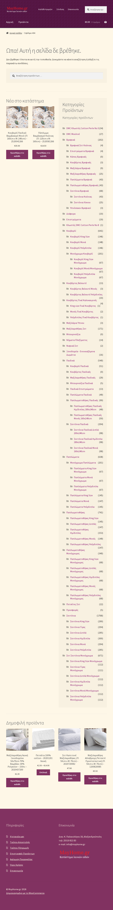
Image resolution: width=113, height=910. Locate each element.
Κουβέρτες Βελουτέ (76, 283)
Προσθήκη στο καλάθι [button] (17, 154)
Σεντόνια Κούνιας (83, 196)
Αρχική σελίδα (16, 33)
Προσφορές (72, 609)
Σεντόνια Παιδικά (79, 424)
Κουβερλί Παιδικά (79, 366)
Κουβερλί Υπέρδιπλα (80, 247)
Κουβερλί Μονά (78, 242)
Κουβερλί (71, 230)
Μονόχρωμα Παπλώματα (83, 462)
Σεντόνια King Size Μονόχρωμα (86, 661)
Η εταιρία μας (17, 836)
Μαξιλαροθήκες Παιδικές (82, 377)
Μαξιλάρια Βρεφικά (80, 168)
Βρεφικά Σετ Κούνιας (81, 145)
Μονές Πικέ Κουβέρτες (81, 311)
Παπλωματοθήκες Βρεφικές (84, 185)
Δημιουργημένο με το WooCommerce (25, 893)
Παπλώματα (72, 456)
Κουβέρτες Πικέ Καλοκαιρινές (81, 300)
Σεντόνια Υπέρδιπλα (80, 649)
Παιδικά (70, 360)
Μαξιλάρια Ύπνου (75, 322)
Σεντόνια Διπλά (78, 632)
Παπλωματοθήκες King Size (84, 518)
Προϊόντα (23, 21)
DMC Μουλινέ (73, 133)
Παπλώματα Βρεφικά (81, 179)
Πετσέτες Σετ (73, 604)
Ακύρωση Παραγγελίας (21, 859)
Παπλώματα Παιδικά (81, 394)
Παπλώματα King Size (81, 495)
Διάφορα (70, 213)
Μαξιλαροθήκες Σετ (76, 328)
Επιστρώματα (73, 219)
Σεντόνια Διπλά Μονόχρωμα (84, 675)
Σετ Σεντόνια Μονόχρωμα (79, 655)
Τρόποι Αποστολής (20, 842)
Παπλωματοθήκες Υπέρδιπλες (85, 544)
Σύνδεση (60, 9)
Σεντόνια (71, 615)
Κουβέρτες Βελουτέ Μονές (83, 288)
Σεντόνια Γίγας (77, 627)
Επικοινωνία (73, 9)
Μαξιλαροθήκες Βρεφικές (83, 173)
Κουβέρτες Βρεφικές (80, 162)
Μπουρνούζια (73, 334)
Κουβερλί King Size (80, 236)
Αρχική (9, 21)
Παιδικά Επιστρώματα (82, 388)
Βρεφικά (70, 139)
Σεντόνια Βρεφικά (79, 190)
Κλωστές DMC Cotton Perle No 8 (82, 225)
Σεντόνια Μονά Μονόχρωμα (84, 690)
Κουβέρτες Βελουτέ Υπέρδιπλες (86, 294)
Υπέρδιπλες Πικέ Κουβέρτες (84, 317)
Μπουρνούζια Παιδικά (81, 383)
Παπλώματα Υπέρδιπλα (82, 506)
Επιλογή (43, 772)
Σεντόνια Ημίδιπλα (80, 638)
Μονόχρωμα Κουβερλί (81, 253)
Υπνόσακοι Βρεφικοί (80, 207)
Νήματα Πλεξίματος (76, 340)
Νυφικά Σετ (72, 345)
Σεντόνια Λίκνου (82, 202)
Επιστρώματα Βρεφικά (82, 151)
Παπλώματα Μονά (79, 501)
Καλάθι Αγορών (45, 9)
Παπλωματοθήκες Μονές (82, 538)
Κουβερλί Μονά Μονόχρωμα (88, 268)
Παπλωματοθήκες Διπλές (83, 523)
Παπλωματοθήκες (75, 512)
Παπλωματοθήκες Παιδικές (84, 400)
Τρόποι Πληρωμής (19, 847)
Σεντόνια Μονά (78, 644)
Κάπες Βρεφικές (78, 156)
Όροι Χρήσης (16, 864)
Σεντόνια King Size (79, 621)
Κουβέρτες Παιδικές (80, 371)
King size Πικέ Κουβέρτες (83, 305)
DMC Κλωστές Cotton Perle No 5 (82, 128)
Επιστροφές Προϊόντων (22, 853)
